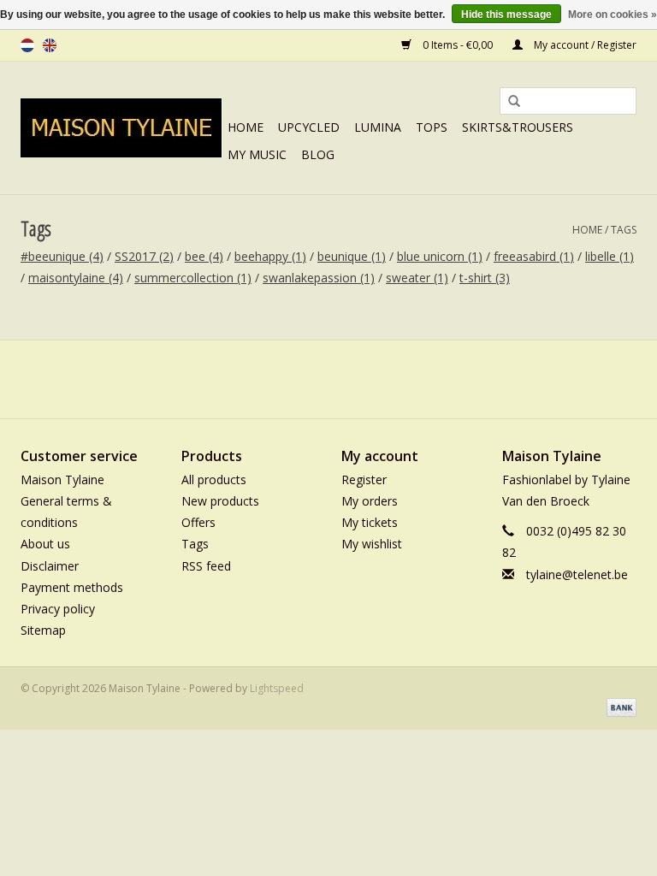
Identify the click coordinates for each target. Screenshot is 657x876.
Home (245, 127)
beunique (351, 256)
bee (204, 256)
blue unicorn (439, 256)
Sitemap (43, 630)
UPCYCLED (309, 127)
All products (213, 479)
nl (27, 45)
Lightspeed (277, 688)
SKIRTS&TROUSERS (517, 127)
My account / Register (583, 45)
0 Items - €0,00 (457, 45)
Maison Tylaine (62, 479)
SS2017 (144, 256)
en (49, 45)
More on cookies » (612, 15)
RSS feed (206, 566)
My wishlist (371, 544)
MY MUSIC (257, 154)
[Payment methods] (618, 706)
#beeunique (62, 256)
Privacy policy (58, 609)
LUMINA (377, 127)
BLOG (317, 154)
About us (45, 544)
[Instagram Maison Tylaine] (359, 379)
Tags (623, 229)
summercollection (193, 277)
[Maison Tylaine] (121, 127)
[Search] (508, 101)
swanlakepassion (319, 277)
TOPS (431, 127)
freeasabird (534, 256)
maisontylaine (75, 277)
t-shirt (484, 277)
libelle (609, 256)
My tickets (369, 522)
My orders (369, 501)
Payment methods (72, 587)
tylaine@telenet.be (577, 574)
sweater (417, 277)
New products (220, 501)
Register (364, 479)
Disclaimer (50, 566)
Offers (198, 522)
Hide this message (506, 15)
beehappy (270, 256)
